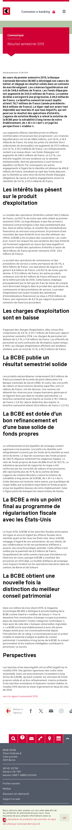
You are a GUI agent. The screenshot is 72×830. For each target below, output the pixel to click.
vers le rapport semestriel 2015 (20, 696)
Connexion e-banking (35, 12)
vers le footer (67, 738)
